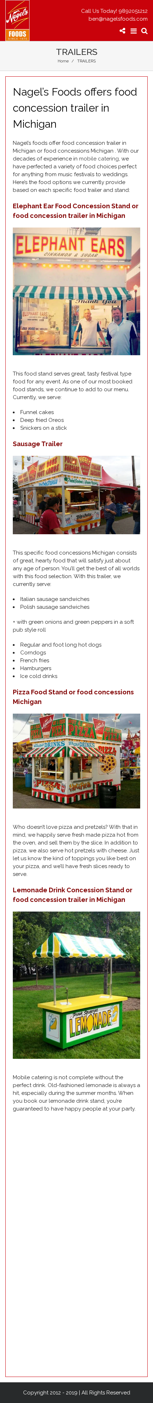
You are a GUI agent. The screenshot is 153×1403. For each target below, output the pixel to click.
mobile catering (99, 158)
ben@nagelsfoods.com (118, 19)
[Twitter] (59, 48)
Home (63, 61)
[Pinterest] (92, 48)
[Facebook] (42, 48)
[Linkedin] (109, 48)
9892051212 (133, 11)
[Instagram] (76, 48)
